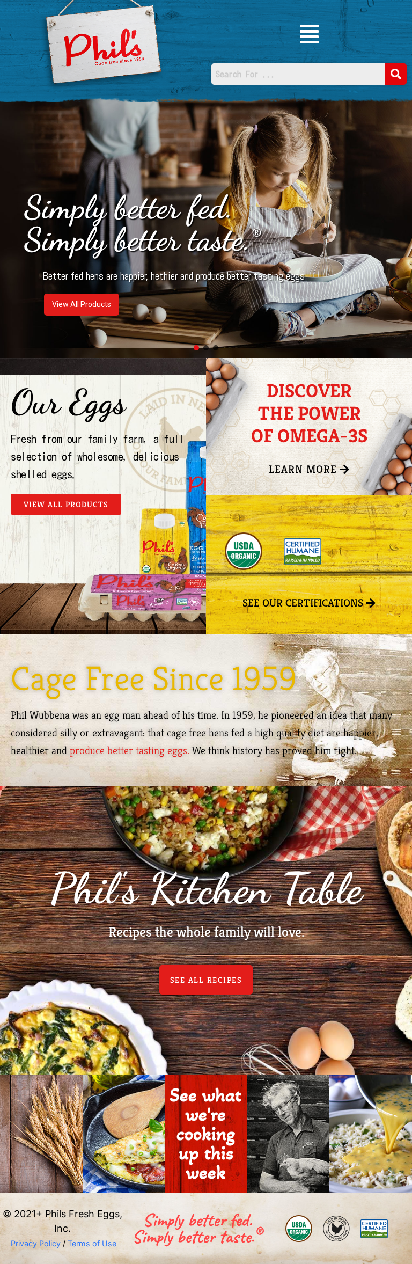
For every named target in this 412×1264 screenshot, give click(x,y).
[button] (309, 34)
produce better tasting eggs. (129, 750)
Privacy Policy (35, 1243)
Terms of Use (92, 1243)
